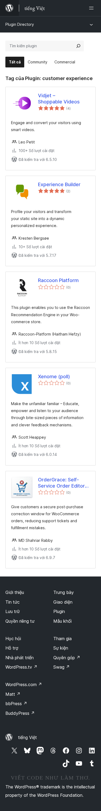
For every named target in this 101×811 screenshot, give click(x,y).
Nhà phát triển (19, 657)
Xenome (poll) (54, 376)
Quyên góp (66, 657)
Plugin (59, 611)
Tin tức (12, 602)
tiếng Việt (27, 737)
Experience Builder (59, 184)
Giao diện (62, 602)
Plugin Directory (19, 24)
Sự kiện (60, 648)
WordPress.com (23, 684)
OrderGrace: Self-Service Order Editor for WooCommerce (61, 483)
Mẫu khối (62, 621)
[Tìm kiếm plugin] (78, 46)
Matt (12, 694)
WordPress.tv (21, 667)
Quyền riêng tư (19, 621)
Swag (61, 667)
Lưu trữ (12, 611)
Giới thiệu (14, 592)
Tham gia (62, 638)
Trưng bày (63, 592)
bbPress (16, 703)
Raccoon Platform (58, 280)
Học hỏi (13, 638)
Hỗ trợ (11, 648)
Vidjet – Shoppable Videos (59, 98)
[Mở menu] (92, 8)
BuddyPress (20, 713)
